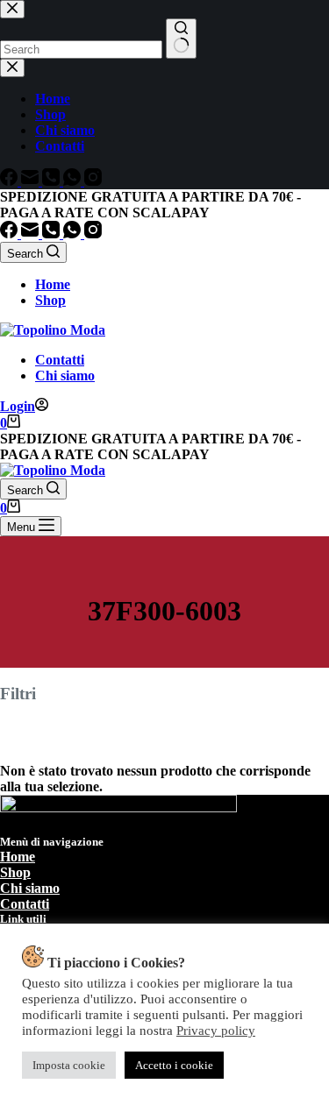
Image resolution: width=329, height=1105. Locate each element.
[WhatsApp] (73, 233)
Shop (50, 300)
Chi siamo (65, 375)
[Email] (31, 233)
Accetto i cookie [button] (174, 1065)
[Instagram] (93, 233)
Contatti (59, 359)
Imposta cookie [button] (68, 1065)
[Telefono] (52, 233)
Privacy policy (215, 1031)
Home (52, 284)
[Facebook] (10, 233)
